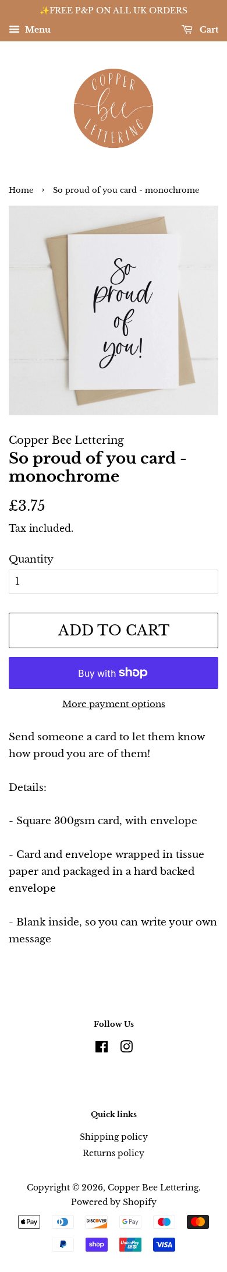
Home (21, 190)
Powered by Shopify (114, 1202)
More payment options (113, 703)
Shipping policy (114, 1137)
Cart (207, 29)
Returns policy (113, 1153)
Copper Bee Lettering (153, 1187)
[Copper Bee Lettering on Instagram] (126, 1049)
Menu (37, 29)
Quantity (31, 559)
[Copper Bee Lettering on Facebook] (101, 1049)
